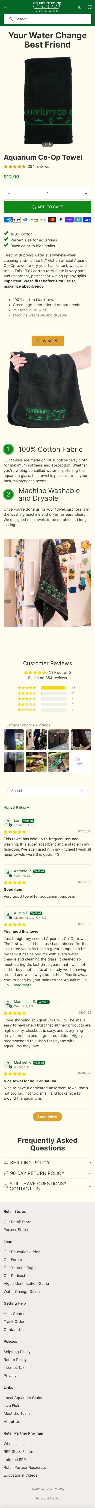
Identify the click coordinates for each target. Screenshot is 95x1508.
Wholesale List (16, 1443)
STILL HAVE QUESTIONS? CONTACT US (38, 1186)
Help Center (14, 1313)
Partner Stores (16, 1229)
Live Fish (11, 1405)
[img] (15, 832)
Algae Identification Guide (26, 1283)
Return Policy (15, 1359)
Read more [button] (22, 985)
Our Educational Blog (22, 1251)
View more (47, 341)
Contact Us (14, 1329)
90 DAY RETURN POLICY (37, 1173)
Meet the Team (17, 1413)
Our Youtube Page (20, 1267)
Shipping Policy (17, 1351)
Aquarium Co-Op (53, 1489)
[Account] (79, 7)
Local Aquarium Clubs (23, 1397)
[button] (27, 687)
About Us (12, 1421)
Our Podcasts (15, 1275)
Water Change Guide (22, 1291)
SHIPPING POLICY (30, 1162)
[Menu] (5, 7)
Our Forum (13, 1259)
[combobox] (41, 18)
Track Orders (15, 1321)
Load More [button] (47, 1116)
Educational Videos (20, 1475)
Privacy (10, 1375)
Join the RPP (15, 1459)
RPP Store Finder (18, 1451)
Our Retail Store (17, 1221)
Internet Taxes (16, 1367)
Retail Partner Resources (25, 1467)
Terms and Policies (48, 1498)
